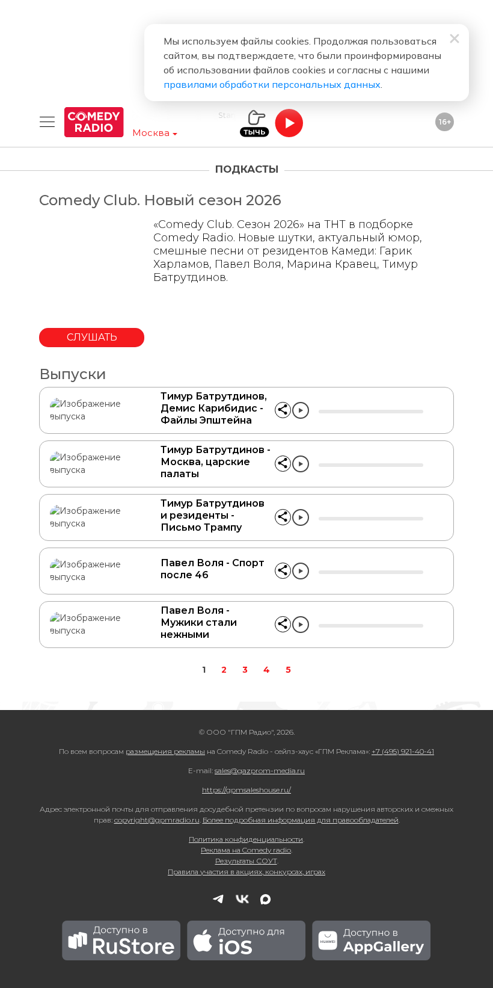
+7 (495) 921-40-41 (403, 751)
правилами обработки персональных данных (272, 84)
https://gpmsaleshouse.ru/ (246, 789)
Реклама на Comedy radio (246, 849)
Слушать (92, 337)
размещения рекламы (165, 751)
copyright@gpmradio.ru (157, 819)
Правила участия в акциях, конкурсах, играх (246, 871)
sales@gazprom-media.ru (260, 770)
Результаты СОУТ (246, 860)
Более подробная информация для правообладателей (301, 819)
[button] (283, 410)
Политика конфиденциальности (246, 839)
